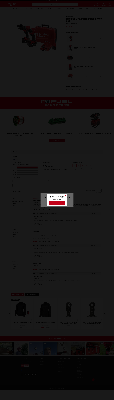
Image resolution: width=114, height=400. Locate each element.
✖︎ (65, 195)
